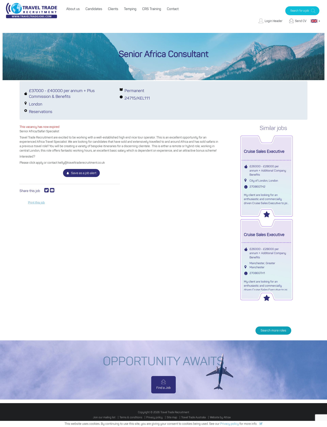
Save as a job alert (83, 173)
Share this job (30, 191)
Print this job (36, 202)
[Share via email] (52, 190)
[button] (261, 424)
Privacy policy (229, 424)
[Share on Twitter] (47, 190)
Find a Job (163, 388)
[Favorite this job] (266, 213)
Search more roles (273, 331)
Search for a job (299, 10)
